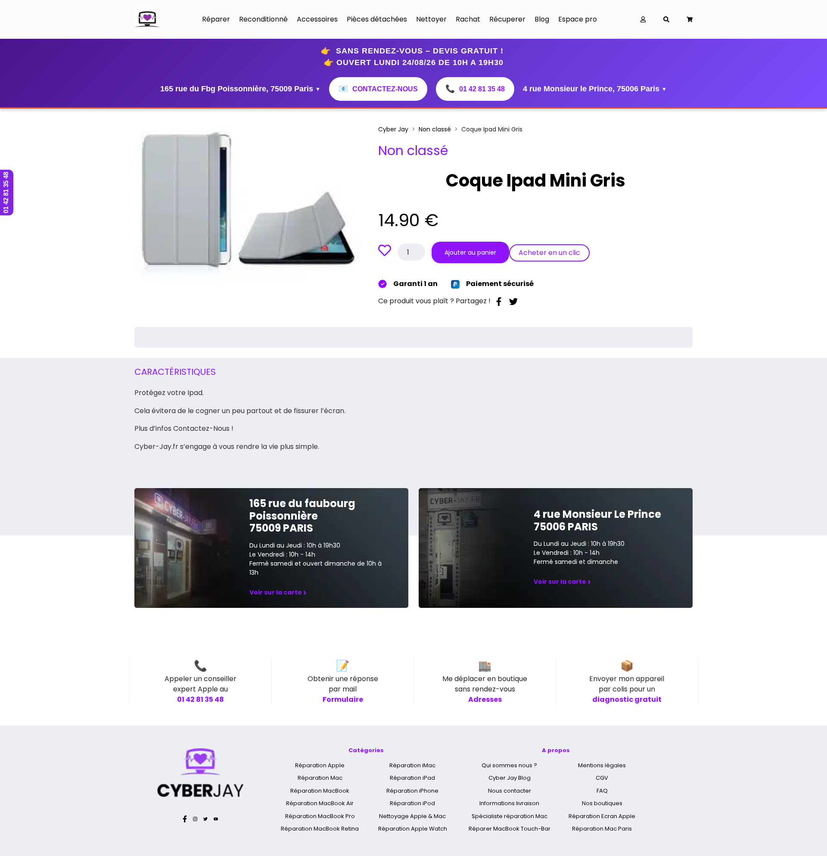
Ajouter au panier (470, 252)
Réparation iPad (412, 778)
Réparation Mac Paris (602, 829)
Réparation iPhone (412, 791)
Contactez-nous (378, 88)
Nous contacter (509, 791)
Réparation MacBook (319, 791)
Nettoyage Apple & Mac (412, 816)
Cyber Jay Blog (509, 778)
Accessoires (317, 19)
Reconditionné (263, 19)
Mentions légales (602, 765)
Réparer (216, 19)
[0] (690, 19)
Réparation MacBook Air (320, 803)
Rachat (468, 19)
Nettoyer (431, 19)
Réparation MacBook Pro (320, 816)
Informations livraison (509, 803)
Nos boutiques (602, 803)
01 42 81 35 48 (475, 88)
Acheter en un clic (549, 253)
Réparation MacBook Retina (320, 829)
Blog (542, 19)
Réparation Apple (320, 765)
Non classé (435, 129)
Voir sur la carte (277, 592)
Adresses (485, 699)
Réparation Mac (320, 778)
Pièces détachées (377, 19)
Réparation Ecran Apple (602, 816)
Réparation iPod (412, 803)
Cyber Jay (393, 129)
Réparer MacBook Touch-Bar (509, 829)
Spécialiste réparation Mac (509, 816)
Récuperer (507, 19)
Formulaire (343, 699)
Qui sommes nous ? (509, 765)
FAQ (602, 791)
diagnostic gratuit (627, 699)
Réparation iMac (412, 765)
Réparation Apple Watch (412, 829)
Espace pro (577, 19)
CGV (602, 778)
